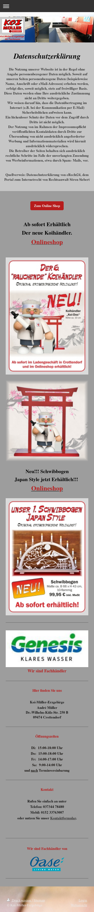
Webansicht (79, 905)
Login (83, 900)
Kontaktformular (63, 817)
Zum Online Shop (47, 205)
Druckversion (21, 900)
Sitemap (39, 900)
